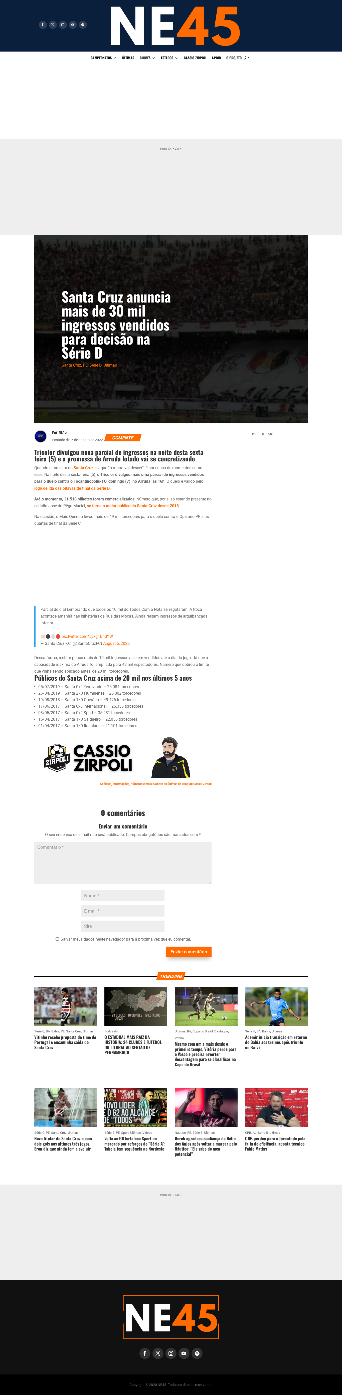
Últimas (128, 58)
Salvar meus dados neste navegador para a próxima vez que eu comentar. (126, 939)
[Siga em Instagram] (63, 25)
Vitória (179, 1038)
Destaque (221, 1031)
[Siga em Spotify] (83, 25)
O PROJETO (234, 58)
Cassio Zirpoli (195, 58)
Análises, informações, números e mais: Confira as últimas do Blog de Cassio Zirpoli (156, 784)
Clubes (145, 58)
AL (254, 1133)
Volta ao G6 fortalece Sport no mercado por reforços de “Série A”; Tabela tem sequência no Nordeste (134, 1143)
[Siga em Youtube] (73, 25)
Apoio (216, 58)
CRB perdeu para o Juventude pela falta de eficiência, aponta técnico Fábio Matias (275, 1143)
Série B (109, 1133)
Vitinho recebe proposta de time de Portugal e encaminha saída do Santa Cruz (65, 1042)
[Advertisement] (171, 102)
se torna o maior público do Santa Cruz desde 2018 (133, 505)
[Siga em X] (53, 25)
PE (85, 365)
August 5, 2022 (116, 643)
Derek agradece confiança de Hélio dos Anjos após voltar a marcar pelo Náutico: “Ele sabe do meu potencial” (206, 1146)
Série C (39, 1031)
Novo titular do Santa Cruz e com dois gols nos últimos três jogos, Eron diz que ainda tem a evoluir (63, 1143)
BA (48, 1031)
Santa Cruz (71, 365)
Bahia (55, 1031)
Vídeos (147, 1133)
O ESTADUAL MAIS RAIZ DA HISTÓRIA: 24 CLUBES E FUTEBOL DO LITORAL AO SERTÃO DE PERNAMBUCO (133, 1044)
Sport (125, 1133)
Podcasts (111, 1031)
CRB (248, 1133)
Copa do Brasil (203, 1031)
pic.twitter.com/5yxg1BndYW (87, 636)
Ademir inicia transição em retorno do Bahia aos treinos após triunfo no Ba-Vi (276, 1042)
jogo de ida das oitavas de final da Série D (72, 488)
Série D (95, 365)
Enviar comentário (188, 951)
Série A (250, 1031)
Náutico (180, 1133)
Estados (167, 58)
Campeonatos (101, 58)
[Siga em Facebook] (43, 25)
